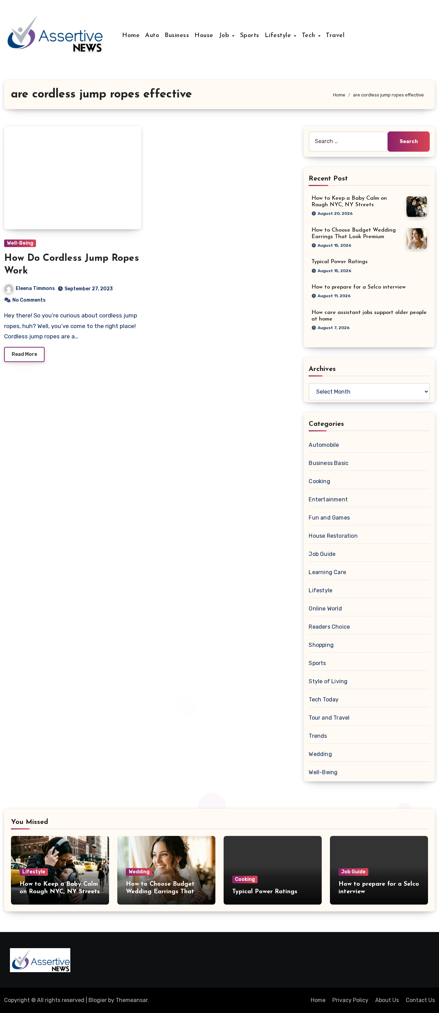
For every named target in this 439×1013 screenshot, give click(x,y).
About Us (387, 1000)
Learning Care (327, 572)
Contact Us (420, 1000)
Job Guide (322, 554)
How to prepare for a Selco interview (358, 287)
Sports (249, 36)
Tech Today (324, 699)
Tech (310, 36)
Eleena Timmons (35, 288)
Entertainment (328, 499)
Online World (325, 608)
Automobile (324, 445)
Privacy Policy (350, 1000)
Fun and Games (329, 517)
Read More (24, 354)
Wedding (320, 754)
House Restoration (333, 536)
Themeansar (131, 1000)
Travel (335, 36)
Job (225, 36)
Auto (152, 36)
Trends (318, 736)
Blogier (97, 1000)
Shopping (321, 645)
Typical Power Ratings (339, 262)
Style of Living (328, 681)
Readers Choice (329, 627)
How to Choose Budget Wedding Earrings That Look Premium (160, 891)
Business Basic (328, 463)
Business (177, 36)
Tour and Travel (329, 717)
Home (131, 36)
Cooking (319, 481)
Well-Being (20, 243)
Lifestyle (279, 36)
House (203, 36)
